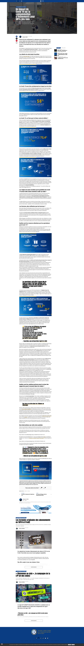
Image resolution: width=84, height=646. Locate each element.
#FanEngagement (27, 337)
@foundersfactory (27, 453)
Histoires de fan (39, 640)
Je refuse (73, 644)
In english (34, 640)
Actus (30, 640)
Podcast (22, 640)
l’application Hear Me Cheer (46, 415)
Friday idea (61, 640)
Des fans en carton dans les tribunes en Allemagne (33, 404)
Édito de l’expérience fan (55, 640)
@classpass (43, 450)
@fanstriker (34, 452)
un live (44, 436)
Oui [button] (41, 487)
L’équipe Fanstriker (46, 640)
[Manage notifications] (2, 644)
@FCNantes (36, 326)
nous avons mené (26, 56)
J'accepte (69, 644)
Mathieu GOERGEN (22, 528)
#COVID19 (39, 335)
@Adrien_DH (25, 452)
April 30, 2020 (43, 456)
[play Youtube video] (35, 470)
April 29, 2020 (43, 341)
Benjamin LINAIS (26, 499)
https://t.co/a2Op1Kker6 (41, 453)
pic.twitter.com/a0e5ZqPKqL (30, 338)
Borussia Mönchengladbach (26, 408)
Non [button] (44, 487)
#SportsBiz (35, 337)
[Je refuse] (82, 644)
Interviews (26, 640)
